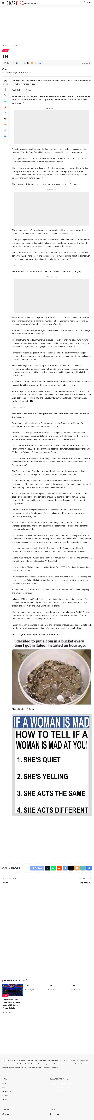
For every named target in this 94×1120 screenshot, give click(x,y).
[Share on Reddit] (5, 107)
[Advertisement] (47, 24)
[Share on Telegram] (24, 63)
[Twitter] (54, 1114)
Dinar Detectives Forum (60, 1084)
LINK (31, 401)
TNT (5, 50)
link (79, 628)
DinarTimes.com (57, 1090)
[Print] (39, 63)
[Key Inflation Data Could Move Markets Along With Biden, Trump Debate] (12, 990)
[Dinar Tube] (21, 2)
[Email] (32, 63)
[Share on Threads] (28, 63)
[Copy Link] (35, 63)
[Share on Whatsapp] (20, 63)
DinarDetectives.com (59, 1087)
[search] (84, 2)
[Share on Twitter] (16, 63)
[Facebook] (50, 1114)
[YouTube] (58, 1114)
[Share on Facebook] (13, 63)
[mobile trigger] (4, 2)
